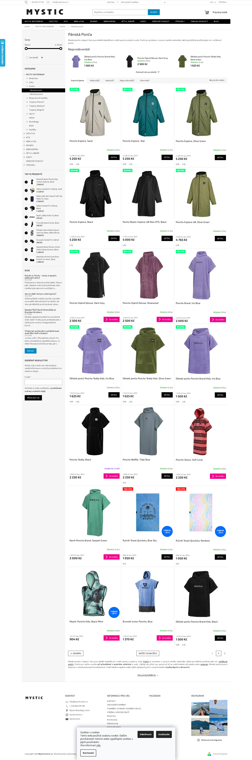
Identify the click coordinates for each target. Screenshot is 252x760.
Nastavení (88, 753)
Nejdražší (110, 80)
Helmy (32, 117)
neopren (204, 664)
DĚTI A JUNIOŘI (32, 153)
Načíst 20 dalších (148, 653)
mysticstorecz (76, 714)
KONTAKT (111, 2)
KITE (28, 137)
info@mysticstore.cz (79, 701)
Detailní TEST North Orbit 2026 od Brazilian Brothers (40, 311)
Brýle (31, 125)
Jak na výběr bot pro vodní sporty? (40, 294)
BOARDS (30, 145)
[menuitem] (34, 21)
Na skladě (36, 57)
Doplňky (32, 129)
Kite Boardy (112, 719)
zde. (98, 745)
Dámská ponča (36, 94)
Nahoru (77, 653)
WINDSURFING (32, 149)
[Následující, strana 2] (218, 653)
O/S (124, 482)
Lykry (31, 82)
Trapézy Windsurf (37, 106)
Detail (114, 157)
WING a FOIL (31, 141)
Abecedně (144, 80)
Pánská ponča (36, 90)
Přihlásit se (33, 397)
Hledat (153, 12)
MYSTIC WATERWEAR (35, 74)
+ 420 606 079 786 (77, 706)
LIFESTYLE (30, 133)
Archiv (30, 351)
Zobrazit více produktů (146, 72)
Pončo (146, 661)
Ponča (32, 86)
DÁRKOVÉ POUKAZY (34, 161)
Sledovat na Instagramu (211, 740)
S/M (71, 164)
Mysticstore (75, 719)
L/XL (77, 164)
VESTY (32, 113)
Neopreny (33, 78)
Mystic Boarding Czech (80, 710)
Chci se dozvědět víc (147, 675)
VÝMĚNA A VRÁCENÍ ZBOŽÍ (118, 712)
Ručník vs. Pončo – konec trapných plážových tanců (40, 276)
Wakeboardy (112, 723)
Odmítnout (146, 734)
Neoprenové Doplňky (38, 98)
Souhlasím (164, 734)
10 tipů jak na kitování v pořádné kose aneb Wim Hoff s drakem (42, 332)
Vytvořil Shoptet (220, 753)
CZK (211, 2)
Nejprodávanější (127, 80)
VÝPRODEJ (30, 165)
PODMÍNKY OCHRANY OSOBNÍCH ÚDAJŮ (124, 708)
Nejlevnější (95, 80)
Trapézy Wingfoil (36, 110)
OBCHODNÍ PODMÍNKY (130, 2)
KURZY (29, 157)
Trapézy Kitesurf (36, 102)
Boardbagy (34, 121)
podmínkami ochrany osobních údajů (43, 390)
